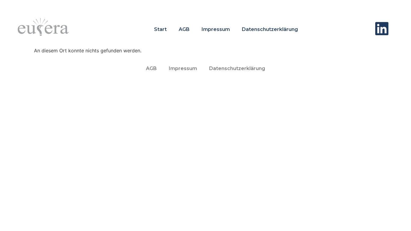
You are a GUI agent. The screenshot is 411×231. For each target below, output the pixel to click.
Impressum (216, 29)
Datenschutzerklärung (270, 29)
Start (160, 29)
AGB (184, 29)
